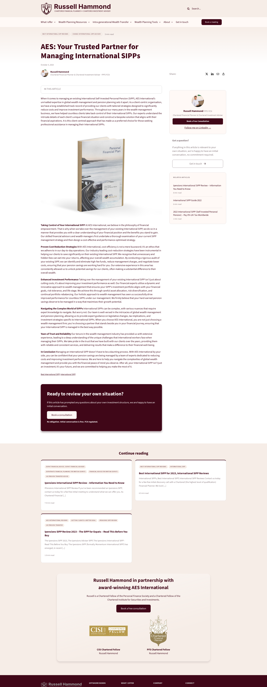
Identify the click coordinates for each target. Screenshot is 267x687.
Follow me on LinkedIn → (197, 127)
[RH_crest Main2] (75, 3)
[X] (207, 74)
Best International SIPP (50, 374)
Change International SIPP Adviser (87, 34)
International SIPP (68, 374)
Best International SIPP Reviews (55, 34)
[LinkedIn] (212, 74)
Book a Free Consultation (198, 121)
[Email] (218, 74)
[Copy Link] (223, 74)
